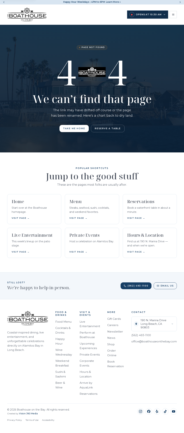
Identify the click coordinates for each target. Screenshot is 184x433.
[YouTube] (173, 411)
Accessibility (48, 420)
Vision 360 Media (28, 413)
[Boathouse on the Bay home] (27, 14)
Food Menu (63, 321)
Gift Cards (114, 318)
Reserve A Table (108, 128)
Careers (112, 325)
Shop (111, 344)
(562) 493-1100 (138, 285)
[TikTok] (165, 411)
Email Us (167, 285)
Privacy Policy (14, 420)
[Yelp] (157, 411)
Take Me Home (74, 128)
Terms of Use (32, 420)
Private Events (90, 354)
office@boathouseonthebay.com (154, 341)
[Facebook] (149, 411)
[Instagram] (140, 411)
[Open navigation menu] (173, 14)
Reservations (88, 393)
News (111, 338)
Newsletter (115, 331)
